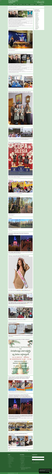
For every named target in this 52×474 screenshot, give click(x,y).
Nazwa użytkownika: (34, 456)
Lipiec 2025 (36, 21)
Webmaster (10, 456)
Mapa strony (10, 463)
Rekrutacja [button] (27, 4)
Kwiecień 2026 (37, 15)
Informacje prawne (11, 459)
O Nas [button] (24, 4)
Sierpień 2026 (36, 12)
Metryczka (10, 462)
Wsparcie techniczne (11, 457)
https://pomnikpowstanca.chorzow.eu (12, 418)
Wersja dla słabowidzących (11, 473)
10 (22, 450)
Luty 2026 (36, 16)
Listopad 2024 (37, 26)
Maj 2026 (36, 14)
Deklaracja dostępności (11, 458)
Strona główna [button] (10, 4)
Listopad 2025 (37, 18)
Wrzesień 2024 (37, 28)
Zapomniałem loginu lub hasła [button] (35, 462)
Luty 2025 (36, 24)
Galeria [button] (17, 4)
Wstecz (10, 450)
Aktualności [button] (14, 4)
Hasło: (32, 458)
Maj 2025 (36, 22)
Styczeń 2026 (36, 17)
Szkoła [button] (36, 4)
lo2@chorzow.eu (23, 459)
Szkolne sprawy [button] (32, 4)
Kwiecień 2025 (37, 23)
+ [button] (35, 1)
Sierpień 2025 (36, 20)
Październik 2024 (37, 27)
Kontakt (10, 465)
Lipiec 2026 (36, 13)
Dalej (26, 450)
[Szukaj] (43, 2)
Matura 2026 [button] (20, 4)
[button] (38, 1)
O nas (9, 464)
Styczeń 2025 (36, 25)
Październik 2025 (37, 19)
